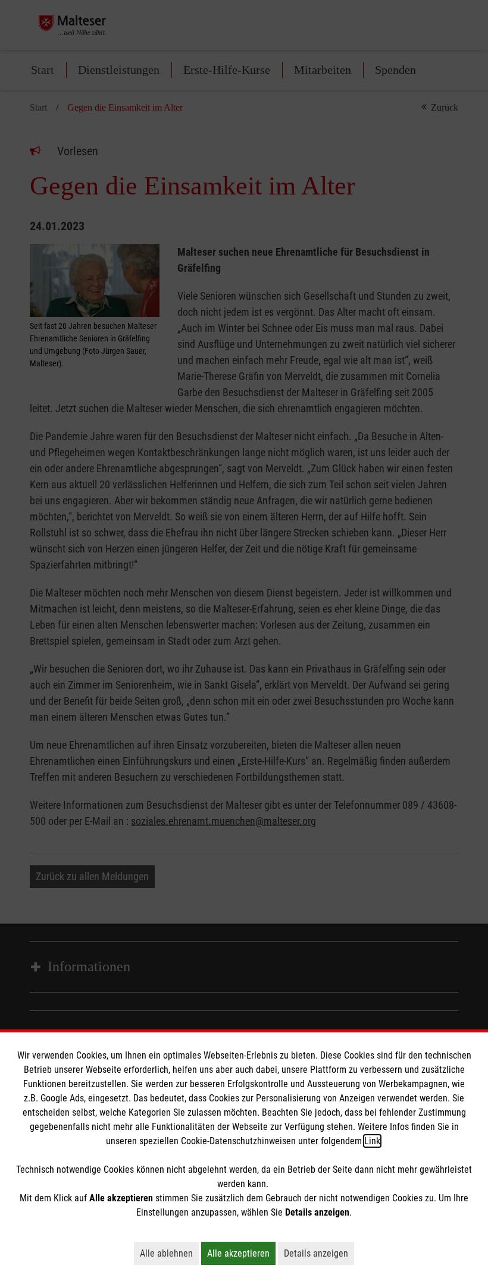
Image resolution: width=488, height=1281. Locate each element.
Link (372, 1141)
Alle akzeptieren (241, 1253)
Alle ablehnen (169, 1253)
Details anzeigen (319, 1253)
